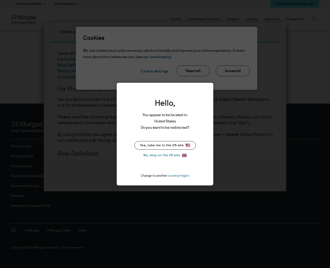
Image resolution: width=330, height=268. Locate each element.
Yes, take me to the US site (162, 145)
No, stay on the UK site (161, 155)
